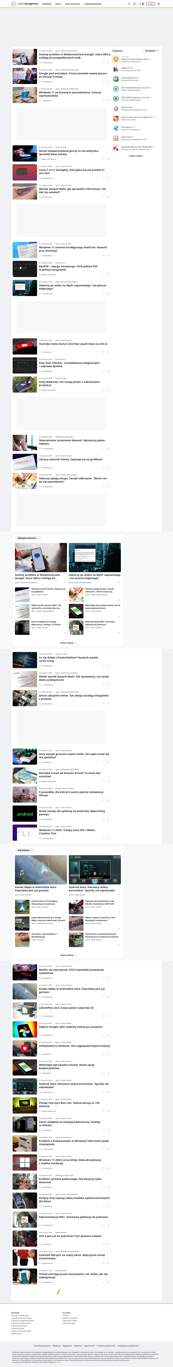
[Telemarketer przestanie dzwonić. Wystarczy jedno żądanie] (25, 443)
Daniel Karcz (60, 263)
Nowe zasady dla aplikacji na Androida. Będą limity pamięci (72, 812)
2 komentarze (47, 1225)
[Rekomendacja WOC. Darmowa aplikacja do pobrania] (76, 627)
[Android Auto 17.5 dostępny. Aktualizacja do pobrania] (22, 907)
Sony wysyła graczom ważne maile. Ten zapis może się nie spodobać (74, 755)
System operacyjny (69, 1323)
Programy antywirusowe (130, 61)
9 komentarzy (47, 666)
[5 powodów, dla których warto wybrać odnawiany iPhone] (25, 795)
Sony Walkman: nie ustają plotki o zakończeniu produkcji (69, 383)
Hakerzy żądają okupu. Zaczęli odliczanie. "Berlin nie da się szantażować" (73, 479)
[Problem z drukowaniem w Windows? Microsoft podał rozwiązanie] (25, 1143)
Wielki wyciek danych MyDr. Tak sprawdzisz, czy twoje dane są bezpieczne (46, 606)
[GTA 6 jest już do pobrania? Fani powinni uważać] (25, 1238)
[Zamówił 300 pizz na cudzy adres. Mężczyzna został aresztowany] (25, 1257)
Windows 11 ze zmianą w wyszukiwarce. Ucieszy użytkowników (70, 94)
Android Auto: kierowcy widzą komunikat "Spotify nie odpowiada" (92, 888)
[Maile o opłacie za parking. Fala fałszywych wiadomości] (76, 923)
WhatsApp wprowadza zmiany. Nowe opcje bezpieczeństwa (102, 606)
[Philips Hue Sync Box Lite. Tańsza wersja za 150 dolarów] (25, 1105)
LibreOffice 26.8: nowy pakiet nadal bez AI (66, 1007)
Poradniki (66, 1316)
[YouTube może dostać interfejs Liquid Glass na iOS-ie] (25, 346)
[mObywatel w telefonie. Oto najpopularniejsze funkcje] (25, 1048)
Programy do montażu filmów (20, 1323)
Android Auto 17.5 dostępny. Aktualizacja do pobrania (44, 902)
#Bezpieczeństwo (27, 538)
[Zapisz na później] (104, 62)
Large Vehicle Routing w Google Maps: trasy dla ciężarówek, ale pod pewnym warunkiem (48, 919)
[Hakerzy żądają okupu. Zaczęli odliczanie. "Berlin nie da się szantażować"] (25, 481)
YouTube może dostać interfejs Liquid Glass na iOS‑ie (73, 343)
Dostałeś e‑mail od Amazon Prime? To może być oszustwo (70, 774)
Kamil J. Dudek (61, 378)
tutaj (57, 1362)
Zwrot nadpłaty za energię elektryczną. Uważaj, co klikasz (46, 623)
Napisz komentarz (49, 159)
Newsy (58, 4)
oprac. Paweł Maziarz (63, 750)
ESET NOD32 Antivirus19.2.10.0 (135, 97)
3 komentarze (47, 82)
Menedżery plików (128, 120)
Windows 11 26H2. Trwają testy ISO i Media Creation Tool (67, 831)
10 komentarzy (47, 838)
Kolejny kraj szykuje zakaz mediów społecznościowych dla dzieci (74, 1199)
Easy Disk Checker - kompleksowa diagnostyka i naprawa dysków (69, 364)
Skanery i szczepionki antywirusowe (135, 149)
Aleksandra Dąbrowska (64, 437)
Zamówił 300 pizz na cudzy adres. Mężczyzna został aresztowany (72, 1256)
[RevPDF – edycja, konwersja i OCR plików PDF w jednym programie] (25, 269)
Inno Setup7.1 (127, 127)
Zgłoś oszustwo (72, 4)
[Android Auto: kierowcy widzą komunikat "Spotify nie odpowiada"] (95, 869)
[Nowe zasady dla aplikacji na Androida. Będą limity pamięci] (25, 814)
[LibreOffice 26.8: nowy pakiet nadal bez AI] (25, 1010)
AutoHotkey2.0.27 (129, 78)
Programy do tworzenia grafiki (21, 1331)
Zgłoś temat (89, 1345)
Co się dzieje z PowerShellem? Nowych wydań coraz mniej (68, 659)
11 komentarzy (47, 448)
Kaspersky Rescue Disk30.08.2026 (136, 147)
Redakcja (57, 1345)
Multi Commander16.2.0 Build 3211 (137, 117)
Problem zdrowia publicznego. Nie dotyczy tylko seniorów (70, 1180)
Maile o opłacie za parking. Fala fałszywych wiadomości (100, 919)
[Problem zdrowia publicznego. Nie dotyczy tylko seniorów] (25, 1181)
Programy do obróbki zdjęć (20, 1316)
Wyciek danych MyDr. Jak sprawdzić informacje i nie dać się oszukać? (72, 190)
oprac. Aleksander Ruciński (42, 923)
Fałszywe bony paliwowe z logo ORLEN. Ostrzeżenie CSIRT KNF (100, 902)
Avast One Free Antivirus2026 (134, 59)
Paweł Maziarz (61, 1232)
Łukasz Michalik (37, 940)
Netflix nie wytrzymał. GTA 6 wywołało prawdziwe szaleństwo (71, 971)
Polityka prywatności (106, 1345)
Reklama (78, 1345)
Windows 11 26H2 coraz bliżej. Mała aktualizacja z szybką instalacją (70, 1161)
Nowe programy (16, 1334)
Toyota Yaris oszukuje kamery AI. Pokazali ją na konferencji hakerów (102, 935)
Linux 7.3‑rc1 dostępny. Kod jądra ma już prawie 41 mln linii (72, 171)
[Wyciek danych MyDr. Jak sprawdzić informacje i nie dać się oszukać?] (25, 191)
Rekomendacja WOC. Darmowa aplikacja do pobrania (100, 623)
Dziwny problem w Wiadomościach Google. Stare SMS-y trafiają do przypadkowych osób (37, 576)
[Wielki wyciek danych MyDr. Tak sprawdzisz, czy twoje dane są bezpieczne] (22, 611)
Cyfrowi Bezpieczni (92, 4)
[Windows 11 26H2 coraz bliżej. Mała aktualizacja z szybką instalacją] (25, 1162)
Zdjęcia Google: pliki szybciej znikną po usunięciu (71, 1026)
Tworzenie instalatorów (130, 129)
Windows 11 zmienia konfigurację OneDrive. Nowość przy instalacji (73, 248)
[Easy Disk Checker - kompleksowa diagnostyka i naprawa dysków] (25, 365)
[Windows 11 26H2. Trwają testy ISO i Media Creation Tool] (25, 833)
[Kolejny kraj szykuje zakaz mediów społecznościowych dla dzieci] (25, 1200)
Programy (47, 4)
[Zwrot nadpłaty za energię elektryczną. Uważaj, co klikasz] (22, 627)
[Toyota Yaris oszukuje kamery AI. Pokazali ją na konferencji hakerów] (76, 940)
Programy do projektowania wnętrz (22, 1321)
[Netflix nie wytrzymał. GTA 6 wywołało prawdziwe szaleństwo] (25, 972)
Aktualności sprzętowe (70, 1318)
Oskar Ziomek (60, 147)
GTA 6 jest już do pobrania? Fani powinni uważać (70, 1236)
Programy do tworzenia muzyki (21, 1318)
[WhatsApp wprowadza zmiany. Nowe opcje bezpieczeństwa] (76, 611)
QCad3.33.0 (126, 107)
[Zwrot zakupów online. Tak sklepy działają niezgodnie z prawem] (25, 698)
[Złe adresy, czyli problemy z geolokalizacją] (22, 940)
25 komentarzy (47, 1149)
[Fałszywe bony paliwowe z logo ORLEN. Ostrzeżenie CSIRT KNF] (76, 907)
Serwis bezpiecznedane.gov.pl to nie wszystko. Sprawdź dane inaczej (69, 152)
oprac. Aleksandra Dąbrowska (67, 70)
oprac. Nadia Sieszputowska (66, 51)
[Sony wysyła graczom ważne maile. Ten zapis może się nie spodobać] (25, 756)
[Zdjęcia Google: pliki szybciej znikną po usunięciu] (25, 1029)
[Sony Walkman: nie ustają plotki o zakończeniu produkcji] (25, 384)
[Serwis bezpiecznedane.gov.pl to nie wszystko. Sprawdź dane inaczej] (25, 153)
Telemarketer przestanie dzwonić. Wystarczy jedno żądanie (72, 441)
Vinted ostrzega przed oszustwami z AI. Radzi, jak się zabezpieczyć (73, 1275)
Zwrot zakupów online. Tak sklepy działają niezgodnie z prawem (74, 697)
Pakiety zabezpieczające (130, 90)
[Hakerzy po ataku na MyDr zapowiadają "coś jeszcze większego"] (25, 288)
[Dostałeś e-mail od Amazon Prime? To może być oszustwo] (25, 775)
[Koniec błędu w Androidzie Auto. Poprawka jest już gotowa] (41, 869)
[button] (159, 4)
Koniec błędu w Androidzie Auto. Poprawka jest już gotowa (36, 888)
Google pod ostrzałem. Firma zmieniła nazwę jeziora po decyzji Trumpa (73, 74)
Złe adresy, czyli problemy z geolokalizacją (44, 935)
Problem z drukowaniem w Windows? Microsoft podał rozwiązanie (74, 1142)
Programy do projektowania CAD (134, 110)
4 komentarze (47, 63)
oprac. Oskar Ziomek (63, 166)
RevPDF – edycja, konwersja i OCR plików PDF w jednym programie (68, 267)
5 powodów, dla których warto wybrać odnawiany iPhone (71, 793)
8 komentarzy (47, 178)
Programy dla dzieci (17, 1328)
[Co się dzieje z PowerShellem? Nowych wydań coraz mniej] (25, 660)
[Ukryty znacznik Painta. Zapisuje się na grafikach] (25, 462)
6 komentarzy (47, 197)
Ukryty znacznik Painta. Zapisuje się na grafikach (70, 459)
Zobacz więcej (66, 643)
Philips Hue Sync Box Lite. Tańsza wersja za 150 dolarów (69, 1104)
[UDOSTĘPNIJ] (108, 62)
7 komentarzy (47, 294)
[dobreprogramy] (30, 3)
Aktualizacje (150, 51)
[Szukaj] (129, 4)
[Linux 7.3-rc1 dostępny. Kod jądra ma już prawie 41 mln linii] (25, 172)
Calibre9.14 (126, 68)
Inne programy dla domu (131, 70)
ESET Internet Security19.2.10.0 (135, 87)
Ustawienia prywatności (128, 1345)
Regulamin (67, 1345)
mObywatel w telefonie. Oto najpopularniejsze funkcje (74, 1045)
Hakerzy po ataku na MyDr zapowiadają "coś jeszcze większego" (72, 286)
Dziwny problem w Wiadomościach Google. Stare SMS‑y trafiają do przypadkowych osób (75, 55)
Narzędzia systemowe (130, 80)
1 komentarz (47, 101)
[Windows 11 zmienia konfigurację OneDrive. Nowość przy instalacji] (25, 250)
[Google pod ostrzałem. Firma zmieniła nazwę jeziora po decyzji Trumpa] (25, 76)
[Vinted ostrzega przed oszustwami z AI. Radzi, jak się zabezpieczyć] (25, 1277)
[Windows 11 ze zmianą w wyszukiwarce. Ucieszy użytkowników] (25, 95)
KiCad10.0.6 (126, 137)
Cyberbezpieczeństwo (70, 1321)
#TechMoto (24, 850)
